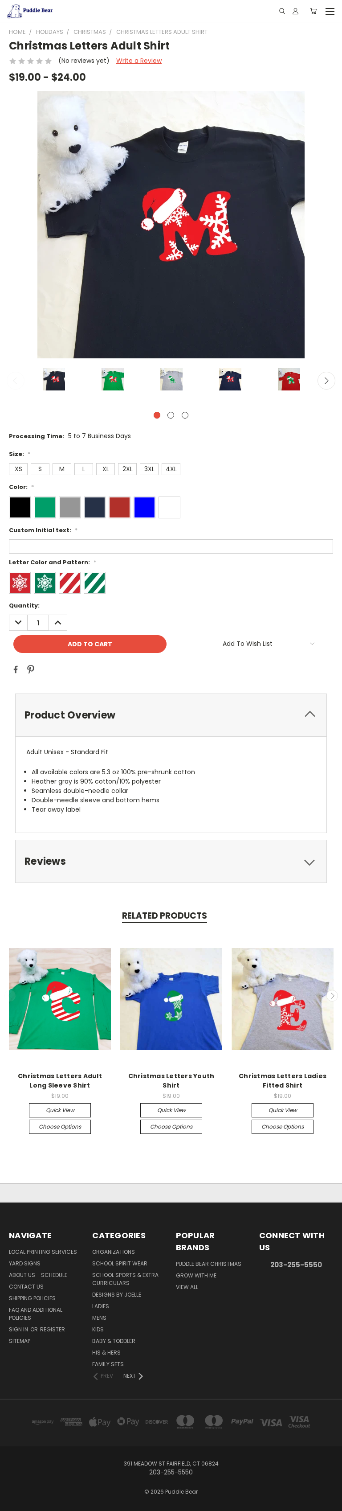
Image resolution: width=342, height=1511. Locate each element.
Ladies (100, 1306)
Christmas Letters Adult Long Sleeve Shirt (60, 1081)
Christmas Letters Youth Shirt (171, 1081)
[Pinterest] (30, 669)
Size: (19, 454)
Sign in (19, 1329)
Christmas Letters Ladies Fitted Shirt (282, 1081)
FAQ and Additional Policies (35, 1314)
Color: (21, 487)
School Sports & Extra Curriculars (125, 1279)
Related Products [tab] (164, 916)
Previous (15, 381)
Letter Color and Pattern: (52, 562)
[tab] (171, 715)
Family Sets (108, 1364)
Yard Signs (25, 1263)
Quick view (60, 1110)
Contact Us (26, 1286)
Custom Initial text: (43, 530)
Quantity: (24, 605)
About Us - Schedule (38, 1275)
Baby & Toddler (113, 1341)
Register (52, 1329)
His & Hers (106, 1352)
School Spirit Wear (119, 1263)
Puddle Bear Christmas (208, 1264)
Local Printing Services (43, 1252)
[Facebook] (15, 669)
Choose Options (60, 1126)
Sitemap (19, 1341)
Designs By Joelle (116, 1294)
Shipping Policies (32, 1298)
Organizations (113, 1252)
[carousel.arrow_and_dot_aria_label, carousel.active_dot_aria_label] (157, 415)
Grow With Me (196, 1275)
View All (187, 1287)
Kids (98, 1329)
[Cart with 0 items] (313, 11)
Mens (99, 1318)
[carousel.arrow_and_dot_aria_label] (170, 415)
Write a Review (139, 60)
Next (326, 381)
